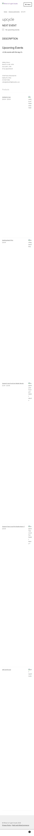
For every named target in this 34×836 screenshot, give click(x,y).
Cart (26, 831)
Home (5, 12)
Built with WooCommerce (20, 825)
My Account (5, 833)
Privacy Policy (6, 825)
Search (17, 833)
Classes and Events (14, 12)
